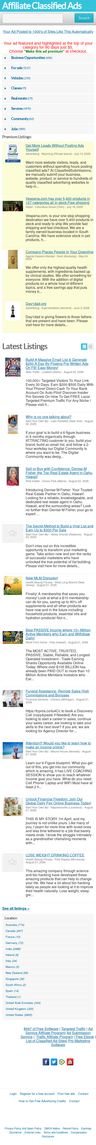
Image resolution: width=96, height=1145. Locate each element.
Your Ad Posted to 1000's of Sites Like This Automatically (48, 31)
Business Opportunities (28, 57)
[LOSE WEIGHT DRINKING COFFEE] (12, 862)
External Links (33, 1132)
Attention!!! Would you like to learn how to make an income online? (58, 745)
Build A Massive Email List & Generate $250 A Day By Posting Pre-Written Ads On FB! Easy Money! (57, 363)
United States (19, 1015)
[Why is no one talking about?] (12, 424)
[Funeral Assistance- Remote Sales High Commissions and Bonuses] (12, 698)
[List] (84, 346)
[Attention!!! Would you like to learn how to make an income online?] (12, 750)
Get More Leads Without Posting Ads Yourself (55, 147)
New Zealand (17, 973)
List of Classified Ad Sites (46, 1040)
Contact (83, 1093)
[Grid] (90, 346)
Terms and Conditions (56, 1132)
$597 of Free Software (41, 1028)
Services (17, 108)
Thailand (13, 997)
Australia (15, 925)
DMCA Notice (52, 1128)
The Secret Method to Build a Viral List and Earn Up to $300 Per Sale (59, 528)
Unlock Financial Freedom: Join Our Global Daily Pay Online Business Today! (58, 801)
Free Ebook (85, 1036)
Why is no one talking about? (48, 416)
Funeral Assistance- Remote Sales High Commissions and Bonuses (57, 693)
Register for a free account (37, 1093)
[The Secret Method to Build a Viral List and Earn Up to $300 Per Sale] (12, 533)
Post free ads (66, 1093)
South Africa (16, 985)
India (13, 949)
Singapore (15, 979)
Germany (14, 943)
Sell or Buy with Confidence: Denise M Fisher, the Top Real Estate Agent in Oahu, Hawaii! (59, 472)
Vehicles (17, 78)
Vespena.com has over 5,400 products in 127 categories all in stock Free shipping (58, 200)
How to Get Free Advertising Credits (42, 1101)
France (13, 937)
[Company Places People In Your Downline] (12, 259)
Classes (16, 88)
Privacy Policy (13, 1128)
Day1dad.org (36, 303)
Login (13, 1093)
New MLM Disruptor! (42, 577)
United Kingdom (19, 1009)
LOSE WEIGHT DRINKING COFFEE (55, 855)
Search (84, 18)
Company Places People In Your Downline (59, 251)
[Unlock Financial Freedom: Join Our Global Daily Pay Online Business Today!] (12, 806)
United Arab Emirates (23, 1003)
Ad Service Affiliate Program (59, 1030)
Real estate (19, 98)
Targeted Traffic (73, 1028)
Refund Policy (70, 1128)
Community (20, 118)
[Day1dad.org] (12, 311)
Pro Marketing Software (70, 1042)
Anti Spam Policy (32, 1128)
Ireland (12, 955)
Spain (12, 991)
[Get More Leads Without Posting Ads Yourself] (12, 153)
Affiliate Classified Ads (41, 6)
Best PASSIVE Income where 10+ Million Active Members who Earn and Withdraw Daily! (58, 633)
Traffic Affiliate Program (54, 1036)
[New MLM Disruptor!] (12, 585)
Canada (14, 931)
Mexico (12, 967)
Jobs (14, 129)
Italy (11, 961)
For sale (16, 68)
